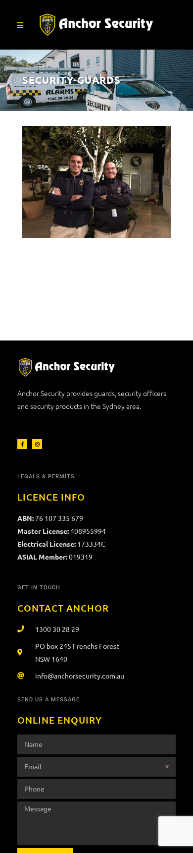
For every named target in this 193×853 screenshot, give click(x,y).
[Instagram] (37, 444)
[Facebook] (22, 444)
